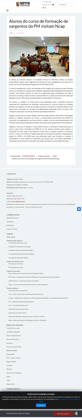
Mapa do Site (46, 4)
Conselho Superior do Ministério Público (21, 250)
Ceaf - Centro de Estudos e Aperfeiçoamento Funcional (25, 294)
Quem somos (10, 237)
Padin (8, 380)
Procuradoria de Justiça (15, 267)
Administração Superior (14, 240)
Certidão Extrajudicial (13, 332)
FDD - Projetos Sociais (13, 358)
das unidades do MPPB (17, 185)
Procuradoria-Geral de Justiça (17, 243)
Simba (8, 376)
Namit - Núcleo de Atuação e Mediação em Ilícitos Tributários (27, 320)
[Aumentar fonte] (43, 7)
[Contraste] (53, 4)
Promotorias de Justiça (15, 264)
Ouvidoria (9, 365)
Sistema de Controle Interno (17, 313)
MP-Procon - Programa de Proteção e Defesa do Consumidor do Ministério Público (34, 277)
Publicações (10, 225)
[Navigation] (7, 10)
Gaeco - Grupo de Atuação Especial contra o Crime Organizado (28, 284)
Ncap (11, 33)
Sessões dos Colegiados (14, 373)
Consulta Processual (12, 328)
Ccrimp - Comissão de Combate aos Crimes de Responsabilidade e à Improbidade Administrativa (38, 298)
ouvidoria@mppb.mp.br (18, 201)
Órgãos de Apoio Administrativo (18, 309)
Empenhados (10, 354)
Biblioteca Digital (11, 350)
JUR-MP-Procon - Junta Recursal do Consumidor (23, 281)
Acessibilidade (46, 1)
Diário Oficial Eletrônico (13, 335)
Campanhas (10, 221)
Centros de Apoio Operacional (18, 290)
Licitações (9, 343)
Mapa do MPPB (11, 362)
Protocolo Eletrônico (12, 339)
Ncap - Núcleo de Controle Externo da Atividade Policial (25, 273)
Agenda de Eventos (12, 218)
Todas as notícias (11, 229)
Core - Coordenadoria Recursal (18, 305)
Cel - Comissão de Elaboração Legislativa (21, 301)
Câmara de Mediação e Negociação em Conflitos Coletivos (26, 316)
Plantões (9, 369)
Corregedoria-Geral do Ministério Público (21, 254)
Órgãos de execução (13, 271)
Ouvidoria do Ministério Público (18, 258)
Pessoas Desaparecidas (13, 347)
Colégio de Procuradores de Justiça (19, 246)
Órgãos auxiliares (12, 288)
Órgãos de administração (15, 261)
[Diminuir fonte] (45, 7)
